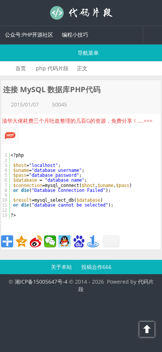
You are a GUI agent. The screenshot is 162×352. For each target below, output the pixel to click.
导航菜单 (87, 52)
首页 (20, 68)
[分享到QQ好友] (64, 241)
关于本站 (62, 266)
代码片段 (81, 13)
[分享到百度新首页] (79, 241)
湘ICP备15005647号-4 (41, 281)
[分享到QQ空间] (21, 241)
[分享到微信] (50, 241)
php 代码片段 (52, 68)
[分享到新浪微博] (36, 241)
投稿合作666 (96, 266)
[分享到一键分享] (93, 241)
